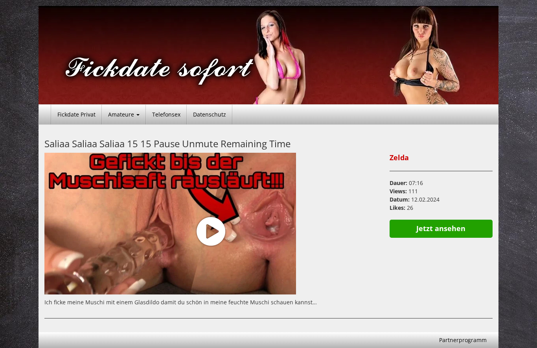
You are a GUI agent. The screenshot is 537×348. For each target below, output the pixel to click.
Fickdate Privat (76, 114)
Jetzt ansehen (440, 228)
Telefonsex (166, 114)
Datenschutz (209, 114)
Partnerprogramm (463, 340)
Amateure (122, 114)
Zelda (399, 157)
